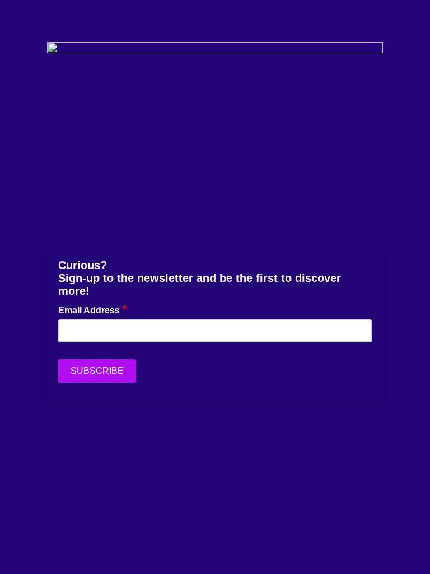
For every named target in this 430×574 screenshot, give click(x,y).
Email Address (92, 309)
